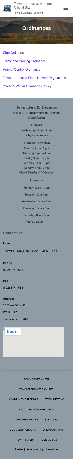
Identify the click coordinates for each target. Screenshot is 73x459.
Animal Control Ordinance (21, 69)
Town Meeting (54, 399)
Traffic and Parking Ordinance (24, 61)
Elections (52, 419)
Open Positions (53, 429)
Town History (25, 439)
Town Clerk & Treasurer (36, 389)
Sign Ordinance (14, 52)
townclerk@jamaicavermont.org (30, 251)
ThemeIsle (51, 449)
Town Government (36, 379)
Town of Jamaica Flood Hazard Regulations (34, 78)
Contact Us (49, 439)
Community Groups (23, 429)
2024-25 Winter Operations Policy (27, 86)
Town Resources (26, 419)
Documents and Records (36, 409)
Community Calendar (23, 399)
